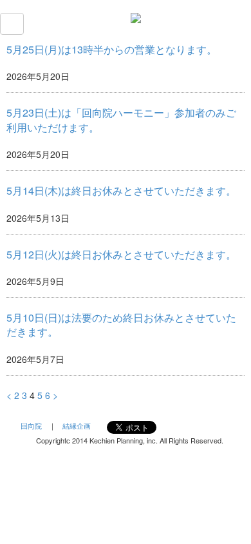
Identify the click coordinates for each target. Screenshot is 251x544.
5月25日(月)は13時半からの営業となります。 (111, 49)
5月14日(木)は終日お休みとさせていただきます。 (121, 190)
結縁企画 (76, 425)
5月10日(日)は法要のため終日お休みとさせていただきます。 (121, 324)
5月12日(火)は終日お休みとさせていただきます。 (121, 254)
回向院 (31, 425)
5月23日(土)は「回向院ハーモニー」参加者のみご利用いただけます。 (121, 119)
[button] (12, 24)
